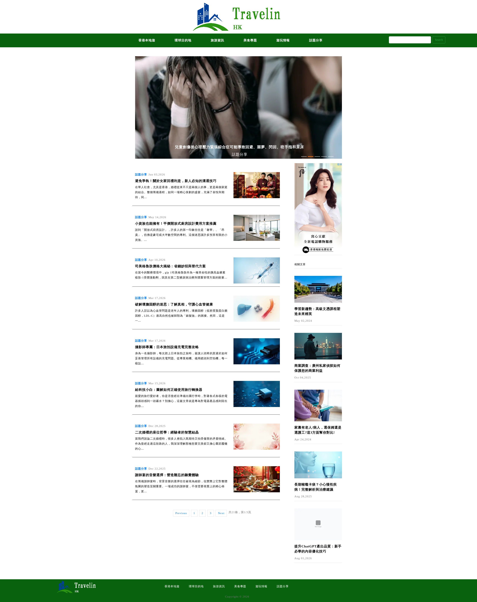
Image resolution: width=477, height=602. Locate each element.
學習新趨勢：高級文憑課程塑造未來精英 (317, 311)
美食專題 (250, 40)
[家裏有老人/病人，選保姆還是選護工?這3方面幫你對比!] (318, 405)
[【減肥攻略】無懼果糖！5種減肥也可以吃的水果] (318, 208)
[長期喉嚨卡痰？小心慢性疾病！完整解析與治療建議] (318, 464)
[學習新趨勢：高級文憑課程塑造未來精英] (318, 288)
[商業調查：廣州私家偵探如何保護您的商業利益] (318, 345)
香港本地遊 (146, 40)
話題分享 (316, 40)
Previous (181, 513)
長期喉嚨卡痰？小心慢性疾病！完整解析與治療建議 (315, 487)
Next (221, 513)
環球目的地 (183, 40)
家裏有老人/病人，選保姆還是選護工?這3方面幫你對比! (318, 430)
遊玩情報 (283, 40)
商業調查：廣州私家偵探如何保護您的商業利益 (317, 368)
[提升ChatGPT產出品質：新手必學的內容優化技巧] (318, 523)
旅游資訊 (217, 40)
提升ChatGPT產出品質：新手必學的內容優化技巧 (318, 548)
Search (439, 39)
